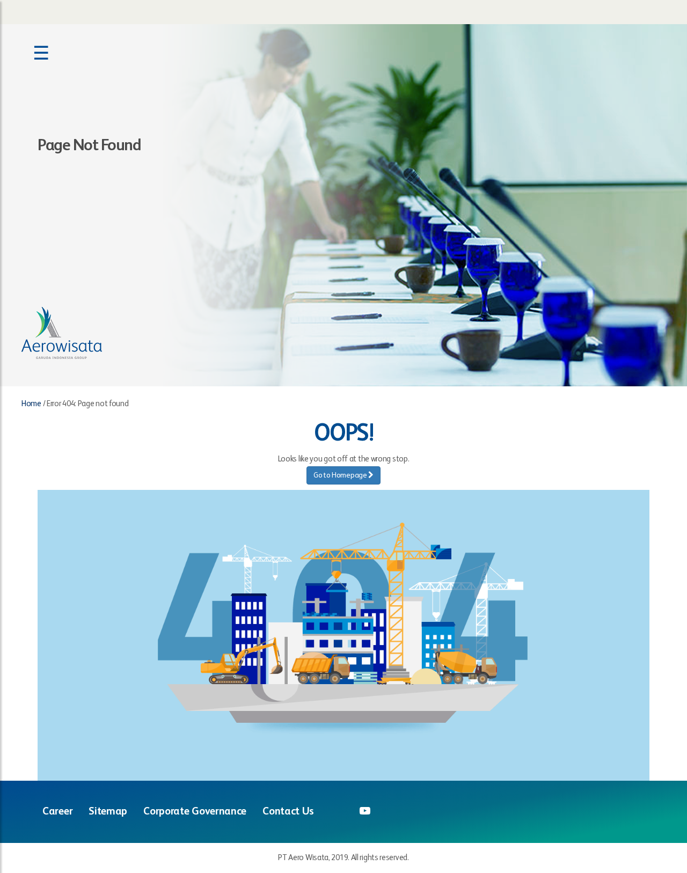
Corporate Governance (194, 811)
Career (57, 811)
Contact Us (288, 811)
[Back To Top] (656, 812)
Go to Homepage (341, 475)
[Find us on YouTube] (365, 812)
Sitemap (108, 811)
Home (31, 404)
